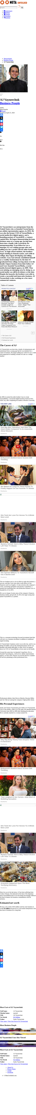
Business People (8, 60)
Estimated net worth (7, 340)
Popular (7, 14)
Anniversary (8, 11)
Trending (7, 16)
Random (7, 17)
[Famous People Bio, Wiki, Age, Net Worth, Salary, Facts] (14, 4)
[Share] (18, 130)
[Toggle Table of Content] (32, 332)
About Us (10, 1067)
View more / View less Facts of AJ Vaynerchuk (14, 1021)
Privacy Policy (11, 1069)
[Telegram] (18, 127)
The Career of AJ (6, 335)
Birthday (7, 12)
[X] (18, 118)
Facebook (10, 1072)
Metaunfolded (8, 58)
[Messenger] (18, 121)
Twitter (9, 1071)
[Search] (22, 8)
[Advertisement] (18, 38)
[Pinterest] (18, 124)
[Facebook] (18, 115)
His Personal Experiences (9, 338)
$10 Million (16, 1017)
